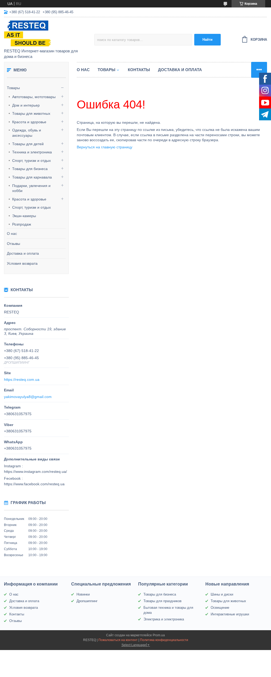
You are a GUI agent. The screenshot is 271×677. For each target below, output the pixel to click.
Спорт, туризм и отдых (31, 160)
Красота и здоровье (29, 122)
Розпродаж (21, 224)
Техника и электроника (32, 152)
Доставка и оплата (23, 253)
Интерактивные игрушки (230, 614)
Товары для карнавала (32, 177)
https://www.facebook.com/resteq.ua (34, 484)
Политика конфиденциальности (164, 640)
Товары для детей (28, 144)
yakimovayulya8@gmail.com (28, 397)
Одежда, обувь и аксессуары (26, 133)
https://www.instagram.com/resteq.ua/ (35, 471)
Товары (13, 88)
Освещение (220, 608)
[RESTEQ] (49, 33)
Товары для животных (31, 113)
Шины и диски (222, 594)
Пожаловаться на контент (118, 640)
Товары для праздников (162, 601)
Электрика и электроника (163, 619)
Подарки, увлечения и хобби (31, 188)
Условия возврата (22, 263)
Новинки (83, 594)
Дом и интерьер (26, 105)
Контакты (139, 70)
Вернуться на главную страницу (104, 147)
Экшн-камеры (24, 216)
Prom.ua (159, 635)
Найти (207, 40)
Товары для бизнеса (30, 169)
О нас (12, 233)
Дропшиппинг (87, 601)
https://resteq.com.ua (21, 379)
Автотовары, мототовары (34, 97)
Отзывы (13, 243)
